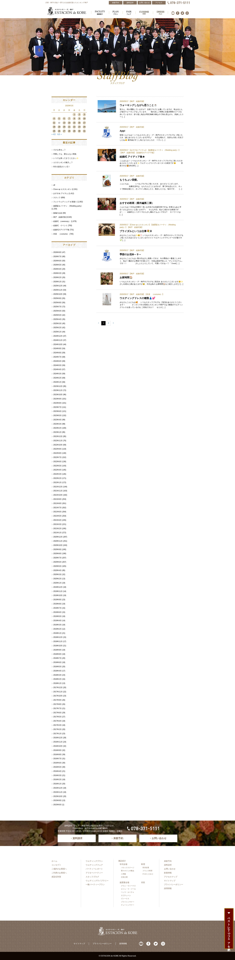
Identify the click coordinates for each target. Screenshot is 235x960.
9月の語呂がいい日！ (61, 167)
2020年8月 (57, 553)
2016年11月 (58, 742)
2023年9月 (57, 399)
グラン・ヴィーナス (128, 886)
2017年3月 (57, 725)
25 (54, 131)
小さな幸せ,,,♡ (59, 150)
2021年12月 (58, 487)
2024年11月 (58, 340)
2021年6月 (57, 512)
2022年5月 (57, 466)
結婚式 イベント (60, 225)
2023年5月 (57, 415)
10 (84, 119)
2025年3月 (57, 323)
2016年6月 (57, 763)
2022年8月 (57, 453)
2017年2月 (57, 729)
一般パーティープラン (95, 884)
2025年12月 (58, 286)
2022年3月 (57, 474)
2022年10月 (58, 445)
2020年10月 (58, 545)
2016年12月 (58, 738)
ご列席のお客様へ (59, 873)
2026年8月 (57, 252)
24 (84, 127)
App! (122, 130)
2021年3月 (57, 524)
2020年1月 (57, 583)
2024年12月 (58, 336)
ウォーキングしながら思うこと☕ (140, 105)
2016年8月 (57, 754)
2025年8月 (57, 303)
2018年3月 (57, 675)
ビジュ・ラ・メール (128, 889)
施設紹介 (122, 861)
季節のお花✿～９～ (130, 254)
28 (69, 131)
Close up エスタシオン (140, 225)
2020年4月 (57, 570)
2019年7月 (57, 608)
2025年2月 (57, 328)
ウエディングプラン (94, 861)
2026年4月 (57, 269)
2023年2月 (57, 428)
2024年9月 (57, 348)
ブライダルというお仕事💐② (136, 231)
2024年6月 (57, 361)
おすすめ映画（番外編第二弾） (137, 203)
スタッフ (56, 197)
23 (79, 127)
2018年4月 (57, 671)
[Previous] (99, 323)
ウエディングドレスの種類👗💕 (137, 298)
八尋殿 (123, 874)
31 (84, 131)
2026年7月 (57, 256)
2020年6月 (57, 562)
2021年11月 (58, 491)
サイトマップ (169, 881)
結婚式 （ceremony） (61, 221)
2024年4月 (57, 369)
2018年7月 (57, 658)
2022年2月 (57, 478)
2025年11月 (58, 290)
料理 (143, 864)
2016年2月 (57, 779)
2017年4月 (57, 721)
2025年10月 (58, 294)
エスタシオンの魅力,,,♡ (63, 162)
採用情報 (168, 888)
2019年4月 (57, 620)
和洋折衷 (146, 868)
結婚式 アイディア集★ (132, 156)
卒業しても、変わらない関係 (64, 154)
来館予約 (168, 861)
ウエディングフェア (94, 865)
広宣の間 (124, 877)
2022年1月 (57, 482)
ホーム (54, 861)
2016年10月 (58, 746)
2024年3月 (57, 374)
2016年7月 (57, 759)
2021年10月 (58, 495)
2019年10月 (58, 595)
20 (64, 127)
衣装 (143, 882)
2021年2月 (57, 528)
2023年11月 (58, 390)
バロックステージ (127, 868)
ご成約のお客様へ (59, 869)
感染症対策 (56, 877)
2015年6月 (57, 805)
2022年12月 (58, 436)
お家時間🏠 (126, 277)
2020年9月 (57, 549)
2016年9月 (57, 750)
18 (54, 127)
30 (79, 131)
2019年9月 (57, 600)
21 (69, 127)
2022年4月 (57, 470)
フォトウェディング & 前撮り (65, 202)
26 (59, 131)
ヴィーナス (125, 899)
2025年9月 (57, 298)
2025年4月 (57, 319)
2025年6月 (57, 311)
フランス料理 (147, 871)
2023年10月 (58, 395)
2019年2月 (57, 629)
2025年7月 (57, 307)
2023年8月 (57, 403)
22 (74, 127)
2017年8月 (57, 704)
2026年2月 (57, 277)
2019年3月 (57, 625)
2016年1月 (57, 784)
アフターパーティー (94, 873)
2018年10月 (58, 646)
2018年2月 (57, 679)
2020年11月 (58, 541)
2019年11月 (58, 591)
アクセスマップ (170, 877)
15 (74, 123)
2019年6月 (57, 612)
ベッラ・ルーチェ (127, 892)
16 (79, 123)
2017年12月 (58, 687)
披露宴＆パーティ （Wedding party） (163, 150)
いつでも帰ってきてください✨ (65, 158)
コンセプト (56, 865)
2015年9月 (57, 800)
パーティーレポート (94, 869)
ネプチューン (126, 895)
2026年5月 (57, 265)
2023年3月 (57, 424)
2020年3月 (57, 574)
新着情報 (168, 873)
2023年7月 (57, 407)
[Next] (113, 323)
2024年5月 (57, 365)
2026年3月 (57, 273)
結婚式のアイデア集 (145, 153)
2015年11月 (58, 792)
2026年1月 (57, 282)
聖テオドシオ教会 (127, 871)
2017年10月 (58, 696)
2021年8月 (57, 503)
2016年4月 (57, 771)
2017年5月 (57, 717)
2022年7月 (57, 457)
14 (69, 123)
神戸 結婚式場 (137, 101)
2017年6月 (57, 713)
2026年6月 (57, 261)
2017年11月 (58, 692)
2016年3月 (57, 775)
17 (84, 123)
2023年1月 (57, 432)
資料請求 (168, 865)
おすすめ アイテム (138, 150)
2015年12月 (58, 788)
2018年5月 (57, 667)
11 (54, 123)
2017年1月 (57, 734)
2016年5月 (57, 767)
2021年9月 (57, 499)
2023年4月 (57, 420)
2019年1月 (57, 633)
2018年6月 (57, 662)
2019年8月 (57, 604)
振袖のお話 (57, 213)
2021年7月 (57, 508)
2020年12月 (58, 537)
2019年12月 (58, 587)
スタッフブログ (92, 877)
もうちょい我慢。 (129, 179)
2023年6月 (57, 411)
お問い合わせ (169, 869)
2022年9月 (57, 449)
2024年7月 (57, 357)
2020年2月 (57, 579)
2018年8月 (57, 654)
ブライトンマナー (127, 902)
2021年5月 (57, 516)
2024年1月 (57, 382)
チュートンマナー (127, 905)
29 (74, 131)
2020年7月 (57, 558)
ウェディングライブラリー (97, 881)
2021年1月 (57, 533)
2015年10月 (58, 796)
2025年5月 (57, 315)
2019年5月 (57, 616)
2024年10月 (58, 344)
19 (59, 127)
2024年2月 (57, 378)
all (54, 185)
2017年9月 (57, 700)
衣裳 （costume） (154, 294)
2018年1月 (57, 683)
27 (64, 131)
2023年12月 (58, 386)
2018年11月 (58, 641)
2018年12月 (58, 637)
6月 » (59, 134)
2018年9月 (57, 650)
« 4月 (54, 134)
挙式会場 (123, 864)
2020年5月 (57, 566)
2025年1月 (57, 332)
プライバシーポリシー (173, 884)
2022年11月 (58, 441)
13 (64, 123)
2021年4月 (57, 520)
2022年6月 (57, 462)
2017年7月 (57, 708)
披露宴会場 (124, 882)
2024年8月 (57, 353)
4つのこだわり (148, 874)
